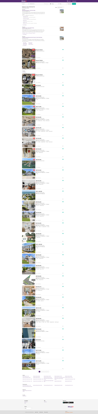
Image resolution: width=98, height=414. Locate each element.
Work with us (26, 401)
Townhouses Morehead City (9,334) (48, 385)
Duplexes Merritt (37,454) (26, 376)
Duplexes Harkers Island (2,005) (48, 377)
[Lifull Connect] (69, 412)
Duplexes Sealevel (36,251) (36, 377)
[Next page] (48, 371)
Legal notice (36, 412)
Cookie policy (41, 412)
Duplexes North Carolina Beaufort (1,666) (60, 377)
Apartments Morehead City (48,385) (37, 385)
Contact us (45, 401)
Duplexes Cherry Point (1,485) (68, 377)
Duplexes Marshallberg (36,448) (26, 377)
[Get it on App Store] (71, 402)
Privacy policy (46, 412)
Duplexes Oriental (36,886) (36, 376)
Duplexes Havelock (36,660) (68, 376)
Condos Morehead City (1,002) (69, 385)
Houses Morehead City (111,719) (27, 385)
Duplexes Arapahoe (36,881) (47, 376)
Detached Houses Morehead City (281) (27, 386)
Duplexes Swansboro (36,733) (58, 376)
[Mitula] (24, 1)
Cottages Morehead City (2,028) (58, 385)
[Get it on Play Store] (65, 402)
